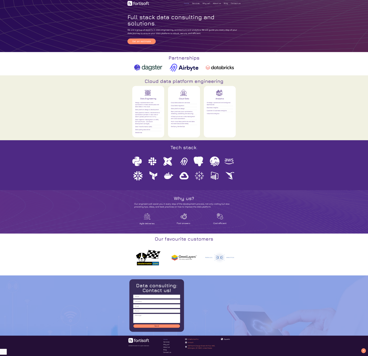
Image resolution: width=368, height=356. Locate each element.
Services (196, 3)
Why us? (206, 3)
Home (186, 3)
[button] (141, 41)
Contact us (236, 3)
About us (217, 3)
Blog (226, 3)
